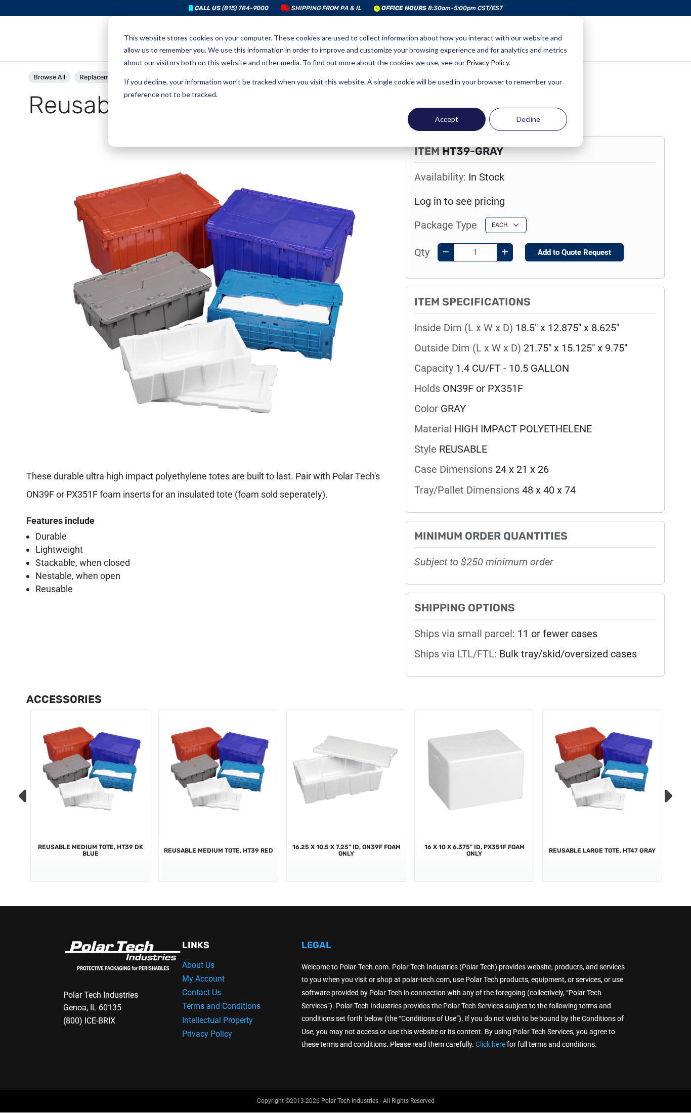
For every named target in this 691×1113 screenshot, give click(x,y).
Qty (421, 252)
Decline (528, 119)
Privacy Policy (487, 62)
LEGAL (316, 945)
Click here (490, 1044)
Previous (24, 796)
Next (667, 796)
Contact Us (201, 992)
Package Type (445, 225)
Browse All (49, 77)
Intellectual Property (217, 1020)
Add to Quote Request (574, 252)
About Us (198, 965)
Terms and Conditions (221, 1006)
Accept (446, 119)
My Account (203, 979)
